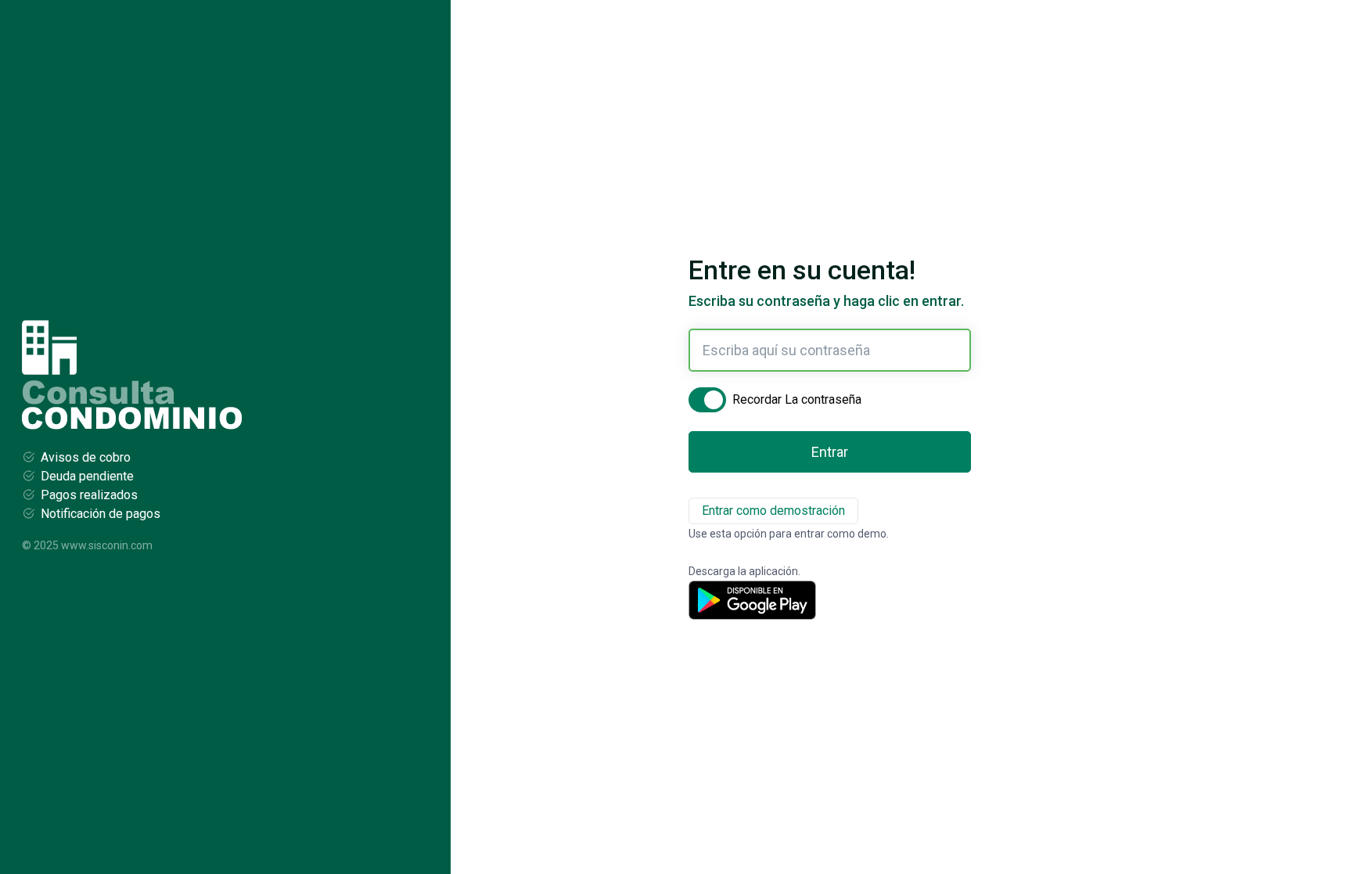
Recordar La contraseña (796, 399)
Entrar (829, 452)
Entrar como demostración (773, 510)
